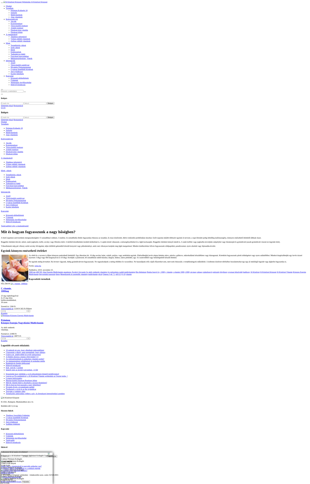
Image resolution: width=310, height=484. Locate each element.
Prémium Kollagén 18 (19, 10)
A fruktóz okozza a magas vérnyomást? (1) (22, 357)
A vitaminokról (11, 34)
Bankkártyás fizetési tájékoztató (18, 363)
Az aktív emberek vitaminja (96, 272)
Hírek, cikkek (6, 171)
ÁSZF (13, 63)
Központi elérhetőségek (20, 78)
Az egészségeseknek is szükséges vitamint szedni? (25, 359)
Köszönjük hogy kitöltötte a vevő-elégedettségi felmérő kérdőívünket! (32, 374)
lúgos (58, 274)
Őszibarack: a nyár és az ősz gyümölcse (21, 389)
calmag (199, 272)
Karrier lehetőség (17, 74)
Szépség (14, 13)
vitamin (129, 274)
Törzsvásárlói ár (7, 309)
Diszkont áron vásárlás (19, 30)
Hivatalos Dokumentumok (21, 67)
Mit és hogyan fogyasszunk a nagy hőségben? (23, 385)
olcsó (100, 274)
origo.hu (38, 266)
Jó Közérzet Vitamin (284, 272)
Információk (10, 61)
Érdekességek (16, 52)
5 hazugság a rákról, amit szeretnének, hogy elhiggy (25, 352)
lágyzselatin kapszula (47, 274)
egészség (216, 272)
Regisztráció (18, 106)
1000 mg (32, 272)
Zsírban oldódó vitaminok (20, 41)
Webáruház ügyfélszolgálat (21, 82)
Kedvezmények (12, 19)
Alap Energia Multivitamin (53, 272)
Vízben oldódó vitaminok (20, 39)
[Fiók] (2, 94)
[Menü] (2, 2)
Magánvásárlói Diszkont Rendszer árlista (21, 380)
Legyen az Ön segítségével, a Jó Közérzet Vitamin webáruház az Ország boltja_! (37, 376)
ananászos (67, 272)
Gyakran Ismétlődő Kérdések (22, 69)
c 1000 (162, 272)
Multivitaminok (16, 15)
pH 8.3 (118, 274)
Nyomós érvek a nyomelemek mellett (20, 387)
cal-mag (193, 272)
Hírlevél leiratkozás (18, 85)
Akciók (13, 21)
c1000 (187, 272)
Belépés (50, 103)
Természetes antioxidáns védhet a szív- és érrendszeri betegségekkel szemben (35, 394)
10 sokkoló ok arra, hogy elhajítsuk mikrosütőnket (25, 350)
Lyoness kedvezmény (14, 378)
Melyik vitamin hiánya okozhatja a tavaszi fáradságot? (26, 383)
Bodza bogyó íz (153, 272)
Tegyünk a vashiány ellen (15, 391)
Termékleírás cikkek (18, 45)
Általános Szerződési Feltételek (18, 415)
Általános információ (19, 37)
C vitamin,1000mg (6, 289)
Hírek (8, 43)
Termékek (9, 8)
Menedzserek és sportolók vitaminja (74, 274)
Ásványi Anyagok (79, 272)
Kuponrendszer (16, 24)
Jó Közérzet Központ (268, 272)
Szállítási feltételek (13, 424)
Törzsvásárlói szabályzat (20, 65)
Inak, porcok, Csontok (14, 368)
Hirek (13, 50)
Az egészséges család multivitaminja (121, 272)
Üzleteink (14, 80)
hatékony (246, 272)
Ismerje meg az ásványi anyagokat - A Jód (22, 370)
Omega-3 (106, 274)
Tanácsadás (10, 440)
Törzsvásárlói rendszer (19, 26)
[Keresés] (2, 89)
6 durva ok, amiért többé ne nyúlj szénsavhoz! (23, 355)
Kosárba (4, 313)
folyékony (224, 272)
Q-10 (123, 274)
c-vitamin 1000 (178, 272)
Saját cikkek (15, 48)
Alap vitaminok (17, 17)
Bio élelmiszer (141, 272)
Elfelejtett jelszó (7, 106)
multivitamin (93, 274)
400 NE (39, 272)
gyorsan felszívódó (235, 272)
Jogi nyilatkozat (17, 72)
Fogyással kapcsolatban (20, 56)
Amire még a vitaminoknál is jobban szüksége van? (20, 453)
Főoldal (9, 6)
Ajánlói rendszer (17, 28)
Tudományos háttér (18, 54)
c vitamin (168, 272)
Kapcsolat (9, 76)
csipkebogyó (207, 272)
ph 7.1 (112, 274)
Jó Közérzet (255, 272)
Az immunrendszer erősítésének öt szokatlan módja (25, 361)
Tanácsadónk (6, 226)
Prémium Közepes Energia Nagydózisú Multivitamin (22, 321)
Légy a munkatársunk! (20, 226)
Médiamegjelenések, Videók (21, 58)
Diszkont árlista (17, 32)
